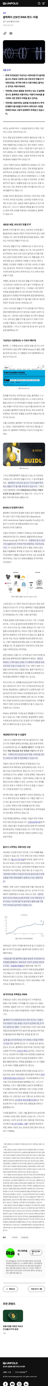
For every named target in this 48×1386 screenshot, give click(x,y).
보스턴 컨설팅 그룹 (19, 1124)
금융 (4, 13)
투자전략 (15, 1237)
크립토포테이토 (34, 822)
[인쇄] (11, 33)
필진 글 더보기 (36, 1252)
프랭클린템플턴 (16, 966)
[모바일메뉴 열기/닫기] (43, 3)
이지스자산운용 (20, 1372)
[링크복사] (5, 33)
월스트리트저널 (17, 859)
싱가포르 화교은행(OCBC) (26, 1100)
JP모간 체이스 (23, 1051)
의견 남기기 (35, 1289)
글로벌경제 (24, 1237)
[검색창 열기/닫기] (39, 3)
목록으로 (12, 1289)
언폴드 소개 (7, 1372)
